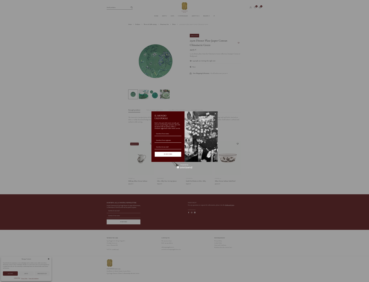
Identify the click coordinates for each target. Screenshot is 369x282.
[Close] (215, 113)
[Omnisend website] (184, 166)
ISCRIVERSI (168, 154)
